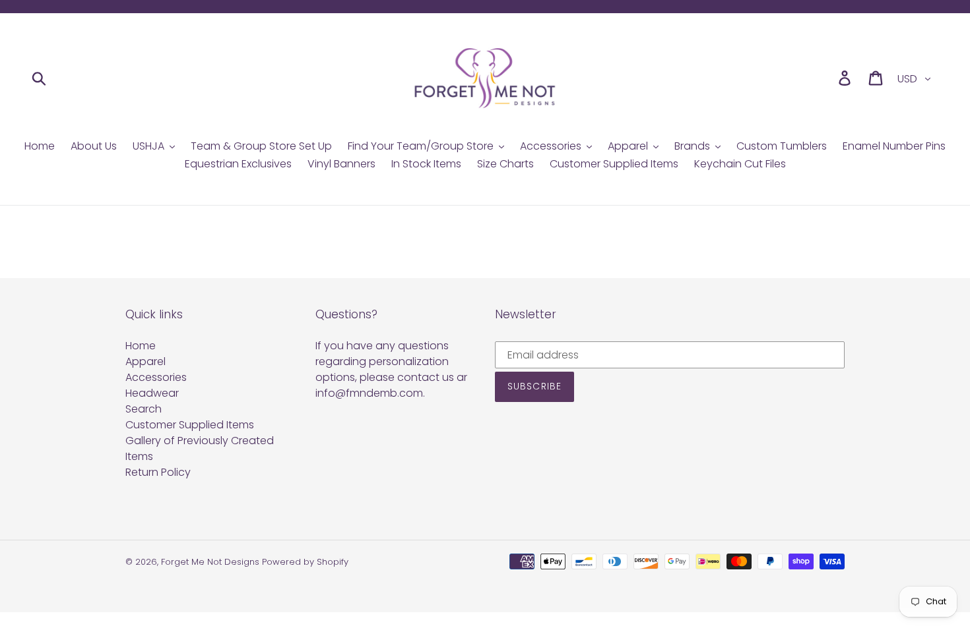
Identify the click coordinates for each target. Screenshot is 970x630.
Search (143, 408)
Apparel (145, 361)
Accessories (156, 377)
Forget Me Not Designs (210, 562)
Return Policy (158, 472)
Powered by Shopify (305, 562)
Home (140, 345)
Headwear (152, 393)
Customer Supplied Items (189, 424)
